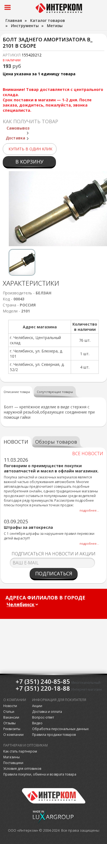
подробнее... (89, 510)
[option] (21, 262)
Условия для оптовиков (22, 768)
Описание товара (17, 392)
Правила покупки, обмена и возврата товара (39, 774)
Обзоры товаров (56, 441)
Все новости (87, 453)
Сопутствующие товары (55, 392)
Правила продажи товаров (54, 734)
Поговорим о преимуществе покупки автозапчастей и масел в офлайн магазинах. (51, 468)
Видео (37, 723)
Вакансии (11, 717)
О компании (13, 734)
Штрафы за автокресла (28, 527)
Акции (37, 706)
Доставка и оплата (47, 711)
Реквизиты (11, 729)
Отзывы (9, 723)
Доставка (15, 137)
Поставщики (13, 762)
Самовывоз (18, 128)
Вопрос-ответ (43, 717)
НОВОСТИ (16, 441)
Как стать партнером (20, 751)
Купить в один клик (30, 148)
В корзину (29, 161)
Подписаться (53, 573)
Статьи (8, 711)
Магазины (11, 757)
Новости (10, 706)
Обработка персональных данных (60, 729)
